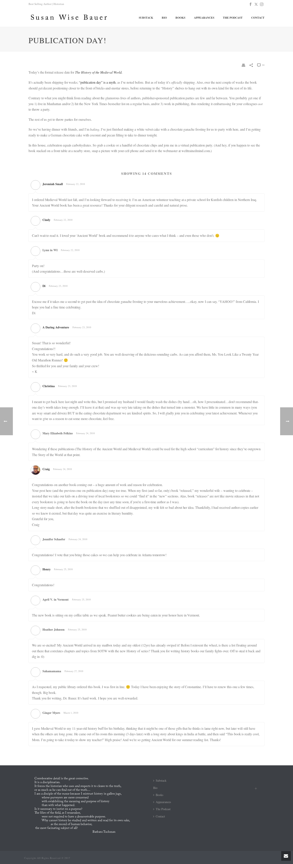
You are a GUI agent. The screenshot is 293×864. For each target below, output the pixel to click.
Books (180, 17)
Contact (257, 17)
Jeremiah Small (52, 184)
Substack (146, 17)
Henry (46, 569)
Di (43, 286)
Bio (164, 17)
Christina (48, 386)
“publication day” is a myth (97, 82)
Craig (46, 469)
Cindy (46, 220)
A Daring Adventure (55, 327)
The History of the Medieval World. (98, 72)
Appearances (204, 17)
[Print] (243, 64)
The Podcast (233, 17)
